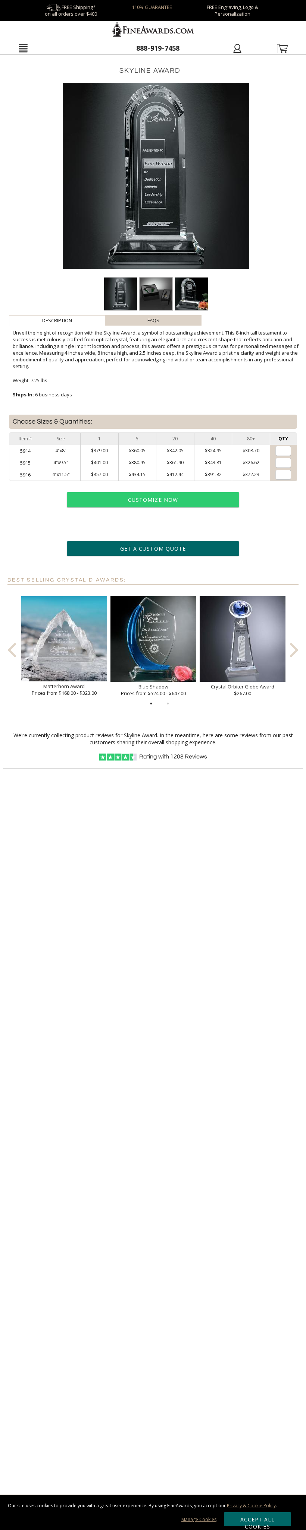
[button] (23, 48)
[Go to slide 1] (151, 703)
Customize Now (153, 499)
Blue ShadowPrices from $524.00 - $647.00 (153, 690)
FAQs (153, 320)
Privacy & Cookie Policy (251, 1505)
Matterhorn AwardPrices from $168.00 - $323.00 (64, 689)
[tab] (57, 320)
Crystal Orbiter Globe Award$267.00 (242, 690)
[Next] (294, 649)
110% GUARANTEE (152, 7)
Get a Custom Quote (153, 548)
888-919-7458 (158, 48)
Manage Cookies (198, 1519)
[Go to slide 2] (168, 703)
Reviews (188, 757)
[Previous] (12, 649)
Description (57, 320)
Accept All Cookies (257, 1521)
